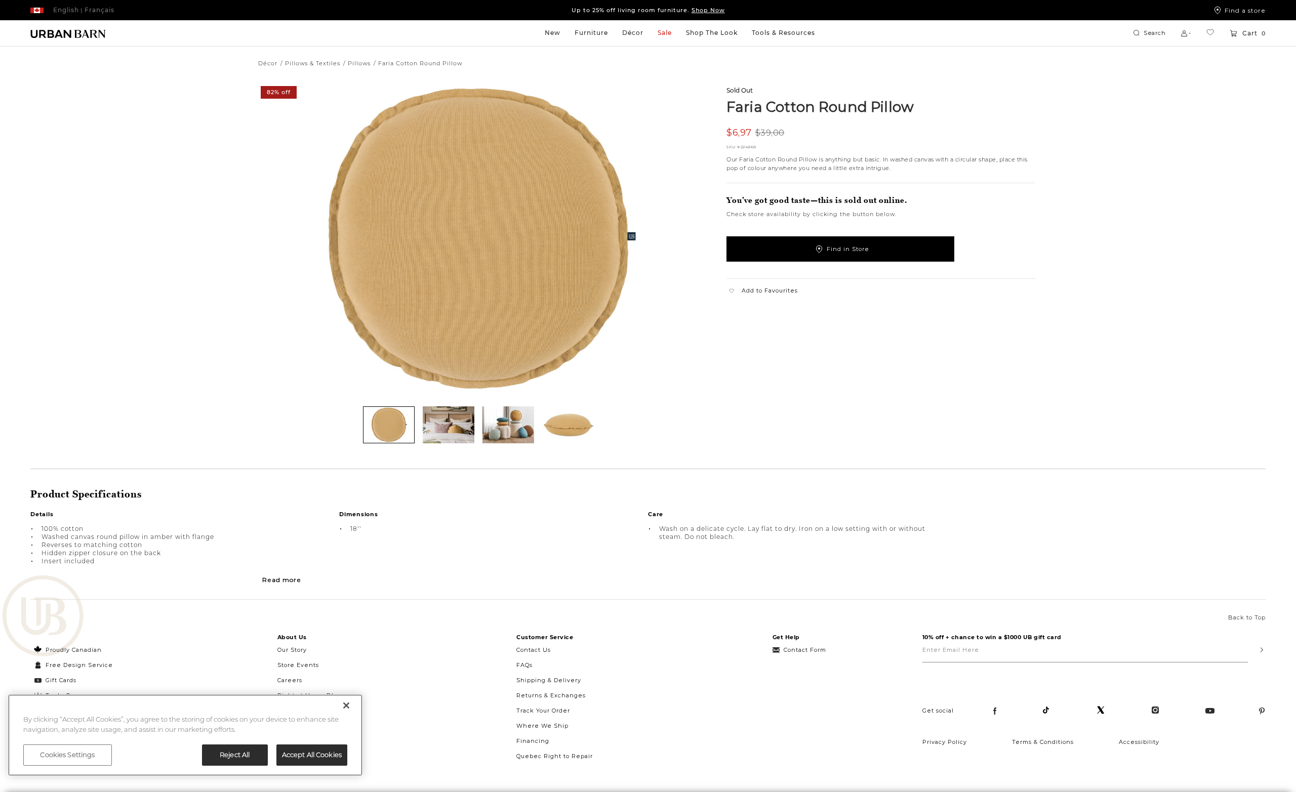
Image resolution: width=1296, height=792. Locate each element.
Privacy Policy (944, 741)
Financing (532, 740)
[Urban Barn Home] (68, 33)
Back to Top (1247, 617)
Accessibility (1139, 741)
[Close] (346, 705)
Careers (289, 680)
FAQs (524, 665)
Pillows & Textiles (312, 63)
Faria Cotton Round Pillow (820, 106)
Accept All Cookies (312, 755)
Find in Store (848, 249)
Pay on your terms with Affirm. (648, 12)
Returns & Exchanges (551, 695)
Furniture (591, 32)
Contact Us (533, 649)
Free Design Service (74, 665)
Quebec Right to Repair (554, 756)
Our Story (292, 649)
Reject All (235, 755)
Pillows (359, 63)
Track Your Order (543, 710)
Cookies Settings (67, 755)
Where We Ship (542, 725)
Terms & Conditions (1043, 741)
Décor (632, 32)
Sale (665, 32)
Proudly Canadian (74, 649)
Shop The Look (712, 32)
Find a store (1245, 10)
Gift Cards (61, 680)
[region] (185, 735)
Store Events (298, 665)
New (552, 32)
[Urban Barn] (43, 616)
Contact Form (805, 649)
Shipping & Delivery (548, 680)
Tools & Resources (783, 32)
